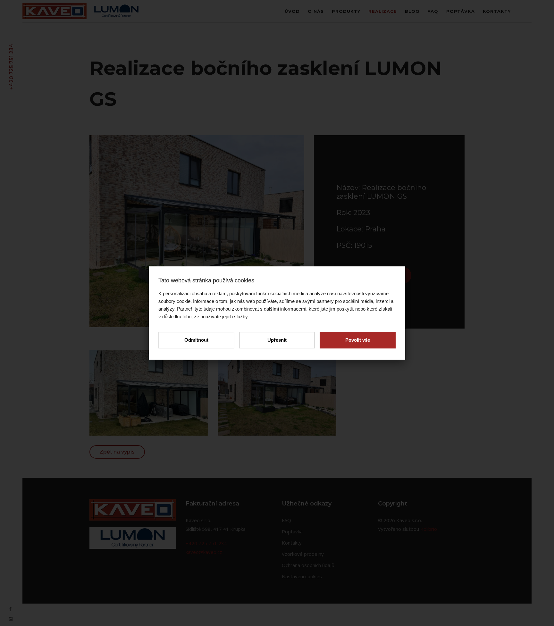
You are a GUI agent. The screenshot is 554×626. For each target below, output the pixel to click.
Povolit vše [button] (357, 340)
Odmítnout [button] (196, 340)
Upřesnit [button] (277, 340)
